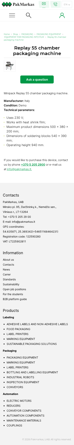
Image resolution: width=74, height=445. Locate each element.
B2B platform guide (15, 299)
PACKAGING (27, 34)
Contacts (8, 264)
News (6, 269)
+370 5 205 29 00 (19, 216)
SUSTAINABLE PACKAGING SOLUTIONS (32, 343)
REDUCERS (13, 405)
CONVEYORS (15, 387)
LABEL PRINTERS (17, 334)
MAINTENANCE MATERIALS (24, 420)
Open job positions (14, 289)
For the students (13, 294)
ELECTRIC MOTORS (19, 400)
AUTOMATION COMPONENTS (25, 415)
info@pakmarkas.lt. (19, 169)
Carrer (7, 274)
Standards (9, 279)
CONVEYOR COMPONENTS (24, 410)
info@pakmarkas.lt (23, 221)
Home (7, 34)
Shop (15, 34)
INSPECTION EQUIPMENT (23, 382)
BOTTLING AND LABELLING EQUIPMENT (32, 372)
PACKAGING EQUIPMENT (49, 34)
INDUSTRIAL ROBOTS (20, 377)
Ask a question (37, 79)
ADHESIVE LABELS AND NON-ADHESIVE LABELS (37, 324)
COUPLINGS (14, 425)
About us (8, 259)
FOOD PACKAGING (18, 329)
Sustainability (11, 284)
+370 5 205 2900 (33, 164)
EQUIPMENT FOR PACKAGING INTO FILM (24, 37)
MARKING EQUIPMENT (21, 338)
